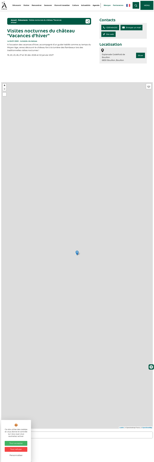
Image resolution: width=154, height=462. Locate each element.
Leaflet (121, 427)
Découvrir (17, 5)
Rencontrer (37, 5)
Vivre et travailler (62, 5)
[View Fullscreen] (4, 94)
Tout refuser (16, 449)
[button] (110, 27)
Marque (107, 5)
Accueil (13, 20)
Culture (75, 5)
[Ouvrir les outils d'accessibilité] (151, 367)
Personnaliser (16, 455)
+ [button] (4, 85)
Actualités (85, 5)
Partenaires (118, 5)
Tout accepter (16, 443)
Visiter (26, 5)
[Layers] (148, 86)
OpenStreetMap (147, 427)
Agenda (96, 5)
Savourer (48, 5)
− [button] (4, 88)
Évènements (23, 20)
